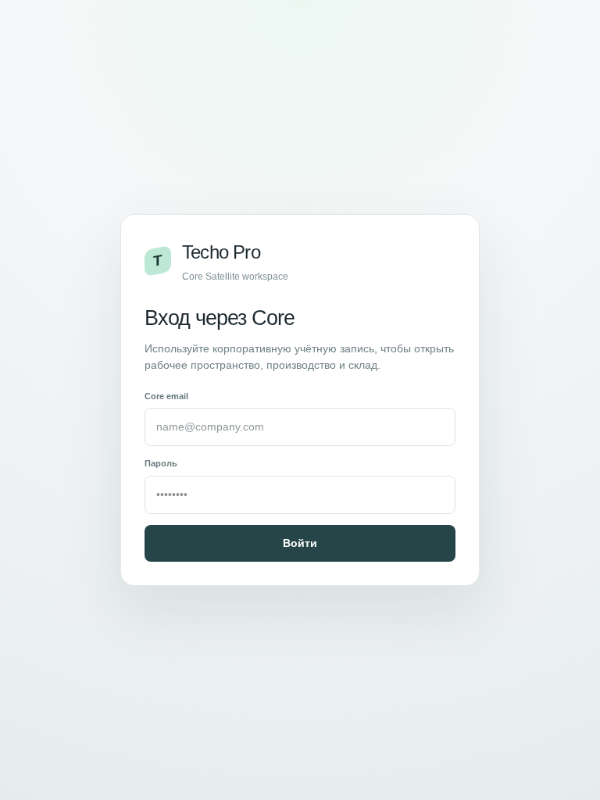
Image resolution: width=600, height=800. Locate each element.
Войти (300, 543)
